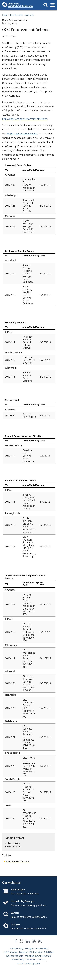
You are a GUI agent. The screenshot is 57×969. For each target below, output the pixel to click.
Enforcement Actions (17, 861)
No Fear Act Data (14, 955)
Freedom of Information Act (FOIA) (36, 952)
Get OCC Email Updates (28, 963)
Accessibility (42, 948)
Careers (15, 912)
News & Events (16, 15)
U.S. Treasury (10, 952)
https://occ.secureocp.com (22, 133)
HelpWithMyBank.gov (22, 901)
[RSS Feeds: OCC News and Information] (40, 941)
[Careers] (7, 914)
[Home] (7, 902)
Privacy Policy (16, 948)
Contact (41, 959)
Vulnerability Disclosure (23, 959)
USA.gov (29, 948)
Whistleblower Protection (38, 955)
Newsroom (29, 15)
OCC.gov (15, 924)
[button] (45, 5)
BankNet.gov (18, 889)
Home (4, 15)
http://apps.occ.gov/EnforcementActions (24, 118)
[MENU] (52, 5)
